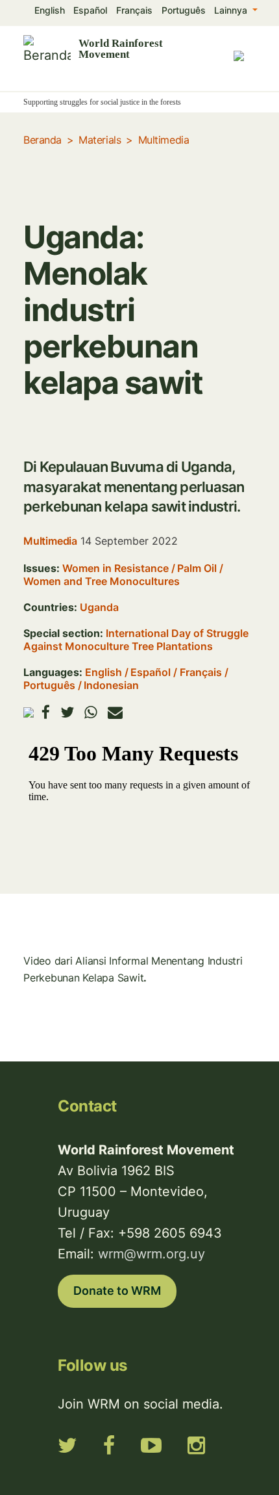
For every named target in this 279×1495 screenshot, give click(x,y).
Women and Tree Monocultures (101, 581)
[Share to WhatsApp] (90, 712)
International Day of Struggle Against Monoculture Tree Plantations (136, 640)
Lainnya (232, 10)
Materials (100, 139)
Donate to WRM (117, 1290)
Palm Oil (197, 568)
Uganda (99, 607)
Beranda (42, 139)
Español (90, 10)
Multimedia (163, 139)
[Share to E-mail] (115, 712)
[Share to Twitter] (67, 712)
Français (134, 10)
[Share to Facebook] (46, 712)
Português (184, 10)
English (49, 10)
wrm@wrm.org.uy (151, 1254)
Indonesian (111, 685)
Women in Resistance (115, 568)
